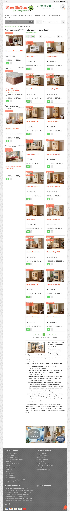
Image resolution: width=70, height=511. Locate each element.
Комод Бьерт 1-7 (52, 56)
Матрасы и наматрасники (44, 469)
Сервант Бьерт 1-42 (53, 284)
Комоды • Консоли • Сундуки (45, 465)
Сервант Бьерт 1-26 (53, 219)
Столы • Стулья (41, 461)
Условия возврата (11, 467)
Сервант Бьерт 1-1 (32, 121)
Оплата (8, 465)
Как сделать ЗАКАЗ (56, 15)
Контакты (8, 461)
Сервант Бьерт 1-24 (53, 186)
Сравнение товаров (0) (32, 32)
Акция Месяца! (10, 473)
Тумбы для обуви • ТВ (43, 463)
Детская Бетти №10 (12, 128)
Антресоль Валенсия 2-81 (14, 51)
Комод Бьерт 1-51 (32, 56)
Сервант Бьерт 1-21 (53, 154)
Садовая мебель (41, 453)
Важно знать (9, 469)
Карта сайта (40, 467)
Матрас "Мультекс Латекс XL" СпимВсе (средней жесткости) (13, 90)
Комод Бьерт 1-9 (52, 89)
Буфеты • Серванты (42, 459)
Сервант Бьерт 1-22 (32, 186)
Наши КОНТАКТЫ (42, 15)
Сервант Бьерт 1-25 (32, 219)
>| (55, 334)
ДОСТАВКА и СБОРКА (27, 15)
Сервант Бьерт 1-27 (32, 252)
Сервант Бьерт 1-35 (32, 284)
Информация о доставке (12, 457)
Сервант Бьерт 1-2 (53, 121)
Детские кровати (41, 457)
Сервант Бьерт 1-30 (53, 252)
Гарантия (8, 471)
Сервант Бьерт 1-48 (32, 317)
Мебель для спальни (42, 455)
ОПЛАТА (9, 17)
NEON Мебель (10, 455)
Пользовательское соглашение (14, 459)
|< (35, 334)
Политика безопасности (12, 463)
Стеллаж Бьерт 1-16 (53, 317)
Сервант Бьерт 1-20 (32, 154)
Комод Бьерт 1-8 (31, 89)
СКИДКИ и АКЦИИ (12, 15)
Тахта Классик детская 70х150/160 (13, 167)
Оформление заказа (11, 453)
